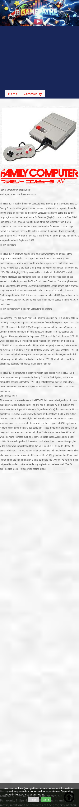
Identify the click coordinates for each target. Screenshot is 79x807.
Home (12, 94)
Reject (33, 799)
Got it (46, 799)
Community (33, 94)
